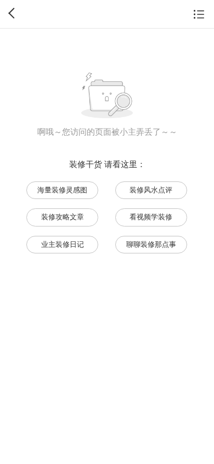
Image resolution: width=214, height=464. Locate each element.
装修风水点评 (150, 190)
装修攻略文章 (62, 217)
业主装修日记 (62, 244)
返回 (13, 13)
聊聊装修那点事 (151, 244)
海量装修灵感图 (62, 190)
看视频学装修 (150, 217)
